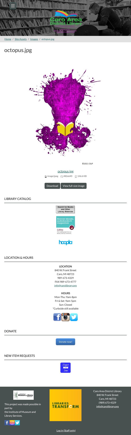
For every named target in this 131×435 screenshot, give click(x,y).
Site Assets (21, 39)
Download (52, 185)
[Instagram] (12, 422)
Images (34, 39)
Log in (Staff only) (66, 430)
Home (7, 39)
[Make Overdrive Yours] (65, 225)
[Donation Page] (65, 342)
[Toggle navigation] (13, 6)
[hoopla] (65, 242)
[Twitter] (17, 422)
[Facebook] (57, 316)
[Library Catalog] (65, 209)
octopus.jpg (65, 171)
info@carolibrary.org (65, 285)
